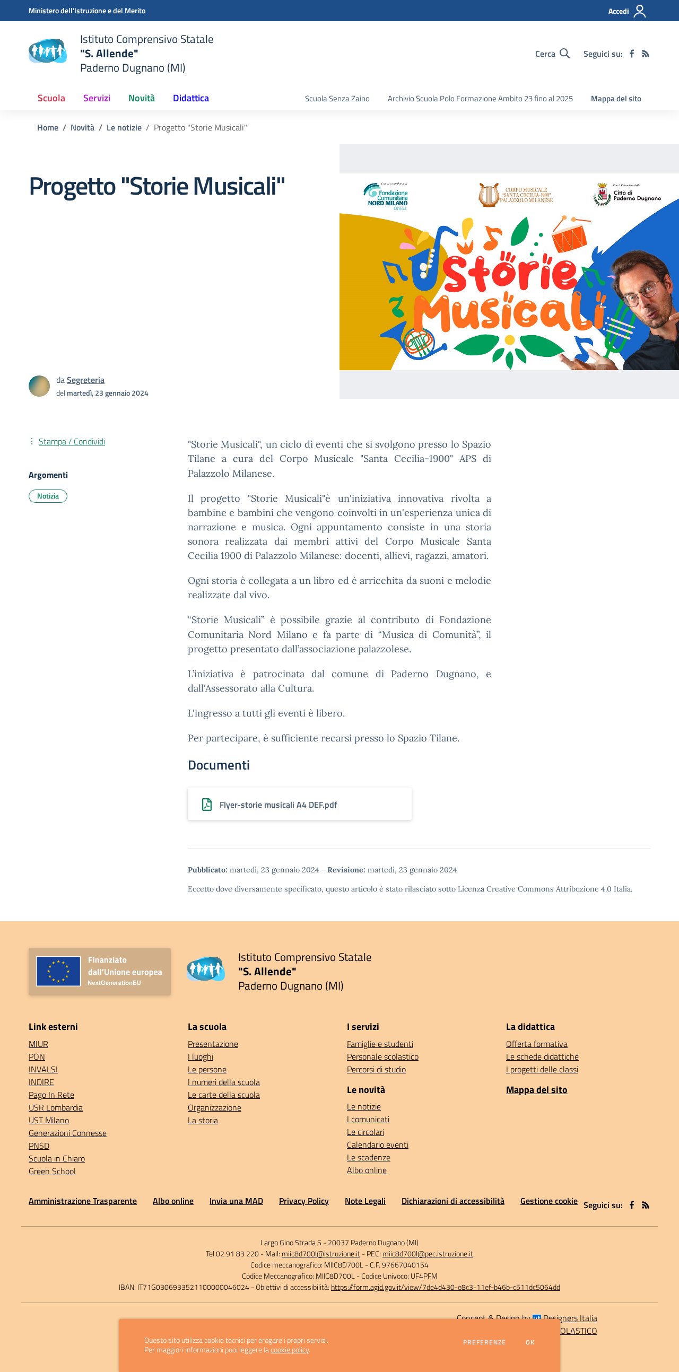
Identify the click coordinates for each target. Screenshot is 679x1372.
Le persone (207, 1069)
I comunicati (368, 1119)
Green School (52, 1171)
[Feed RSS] (645, 53)
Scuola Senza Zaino (337, 98)
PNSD (39, 1145)
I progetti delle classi (542, 1069)
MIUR (38, 1043)
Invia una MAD (236, 1200)
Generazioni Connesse (68, 1132)
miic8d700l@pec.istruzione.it (427, 1253)
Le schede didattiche (542, 1056)
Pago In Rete (51, 1094)
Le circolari (365, 1131)
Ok (530, 1342)
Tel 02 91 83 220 (232, 1253)
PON (37, 1056)
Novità (82, 127)
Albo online (367, 1170)
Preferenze (484, 1342)
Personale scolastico (383, 1056)
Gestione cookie (549, 1200)
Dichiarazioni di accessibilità (453, 1200)
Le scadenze (368, 1157)
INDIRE (41, 1082)
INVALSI (43, 1069)
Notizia (48, 495)
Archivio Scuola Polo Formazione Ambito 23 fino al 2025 (480, 98)
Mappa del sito (616, 98)
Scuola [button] (51, 98)
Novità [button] (141, 98)
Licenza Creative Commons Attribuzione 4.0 (535, 889)
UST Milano (49, 1120)
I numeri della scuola (224, 1082)
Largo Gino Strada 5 (290, 1242)
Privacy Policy (304, 1200)
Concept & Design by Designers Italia (527, 1318)
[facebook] (632, 53)
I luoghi (200, 1056)
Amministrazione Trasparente (83, 1200)
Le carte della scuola (224, 1094)
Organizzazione (214, 1107)
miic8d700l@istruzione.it (321, 1253)
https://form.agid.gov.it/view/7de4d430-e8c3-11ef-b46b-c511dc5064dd (445, 1286)
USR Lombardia (56, 1107)
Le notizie (124, 127)
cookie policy (290, 1350)
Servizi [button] (96, 98)
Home (47, 127)
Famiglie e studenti (380, 1043)
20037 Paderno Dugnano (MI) (373, 1242)
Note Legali (365, 1200)
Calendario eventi (377, 1144)
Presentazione (213, 1043)
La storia (203, 1120)
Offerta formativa (537, 1043)
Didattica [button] (191, 98)
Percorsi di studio (376, 1069)
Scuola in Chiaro (57, 1158)
